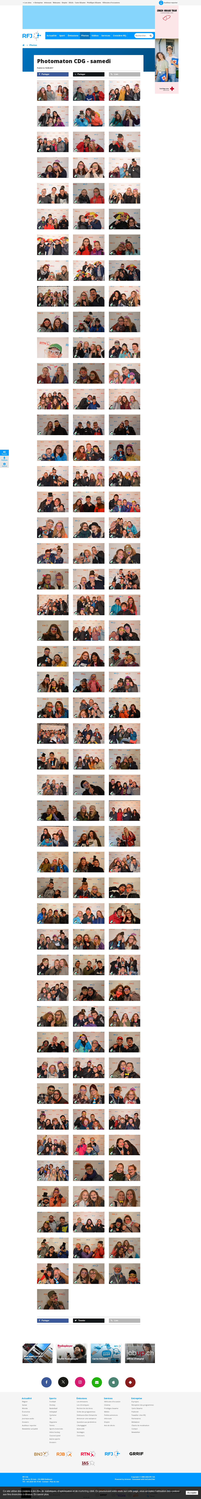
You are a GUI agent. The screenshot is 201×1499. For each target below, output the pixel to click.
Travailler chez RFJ (139, 1415)
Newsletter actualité (30, 1429)
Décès (71, 3)
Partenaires (136, 1418)
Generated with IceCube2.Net (143, 1479)
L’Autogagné (81, 1425)
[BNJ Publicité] (40, 1453)
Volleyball (53, 1412)
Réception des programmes (143, 1405)
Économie (26, 1412)
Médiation (135, 1422)
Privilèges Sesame (111, 1408)
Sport (62, 35)
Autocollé (80, 1429)
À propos (135, 1401)
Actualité (52, 35)
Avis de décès (109, 1425)
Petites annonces (111, 1415)
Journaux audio (28, 1418)
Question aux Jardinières (86, 1422)
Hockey (52, 1405)
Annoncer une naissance (86, 1418)
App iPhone (113, 1382)
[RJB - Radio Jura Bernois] (64, 1453)
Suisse (24, 1405)
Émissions (73, 35)
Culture (25, 1415)
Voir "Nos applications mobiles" (72, 1353)
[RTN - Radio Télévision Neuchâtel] (88, 1453)
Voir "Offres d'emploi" (38, 1353)
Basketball (53, 1408)
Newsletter (136, 1432)
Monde (25, 1408)
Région (25, 1401)
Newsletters (97, 1382)
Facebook (46, 1382)
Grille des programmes (86, 1412)
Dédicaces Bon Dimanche (87, 1415)
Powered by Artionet (123, 1479)
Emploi (64, 3)
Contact (135, 1429)
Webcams (56, 3)
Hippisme (53, 1422)
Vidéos (95, 35)
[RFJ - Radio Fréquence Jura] (112, 1453)
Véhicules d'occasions (111, 3)
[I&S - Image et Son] (88, 1463)
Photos (85, 35)
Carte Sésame (80, 3)
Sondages (80, 1432)
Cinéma (107, 1405)
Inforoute (47, 3)
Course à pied (54, 1435)
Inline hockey (54, 1432)
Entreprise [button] (38, 3)
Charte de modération (140, 1425)
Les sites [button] (27, 3)
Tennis (51, 1425)
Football (52, 1401)
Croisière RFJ (119, 35)
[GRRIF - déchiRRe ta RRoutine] (136, 1453)
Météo (106, 1412)
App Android (130, 1382)
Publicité (135, 1412)
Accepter (192, 1492)
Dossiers (25, 1422)
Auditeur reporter (29, 1425)
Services (105, 35)
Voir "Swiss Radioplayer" (106, 1353)
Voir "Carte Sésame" (140, 1353)
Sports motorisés (56, 1429)
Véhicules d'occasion (112, 1401)
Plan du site (54, 1482)
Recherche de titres (85, 1408)
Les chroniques (83, 1405)
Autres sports (54, 1439)
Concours (80, 1435)
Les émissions (82, 1401)
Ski (50, 1418)
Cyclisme (52, 1415)
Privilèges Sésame (94, 3)
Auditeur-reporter (170, 3)
